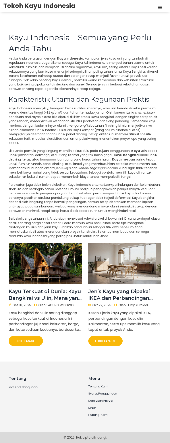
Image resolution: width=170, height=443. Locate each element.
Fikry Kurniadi (138, 305)
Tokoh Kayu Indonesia (39, 6)
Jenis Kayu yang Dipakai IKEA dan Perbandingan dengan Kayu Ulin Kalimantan (119, 295)
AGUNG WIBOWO (61, 305)
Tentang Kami (98, 386)
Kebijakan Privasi (100, 400)
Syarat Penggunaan (102, 393)
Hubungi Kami (98, 415)
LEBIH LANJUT (25, 341)
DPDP (92, 408)
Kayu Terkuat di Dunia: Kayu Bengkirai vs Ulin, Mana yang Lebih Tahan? (45, 295)
